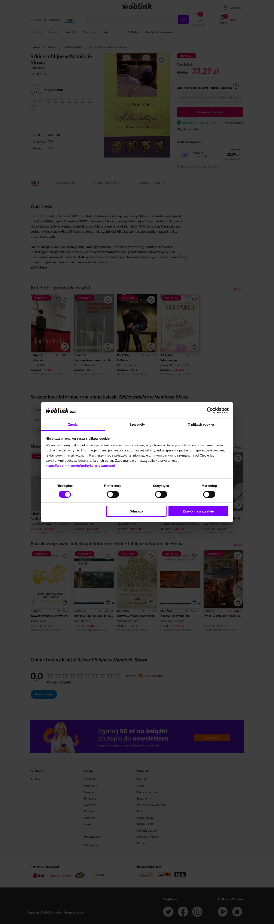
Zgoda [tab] (73, 424)
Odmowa (136, 511)
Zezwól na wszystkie (198, 511)
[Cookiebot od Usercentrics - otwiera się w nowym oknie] (210, 410)
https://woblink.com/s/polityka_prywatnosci (80, 465)
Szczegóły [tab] (137, 424)
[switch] (113, 494)
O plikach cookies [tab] (201, 424)
